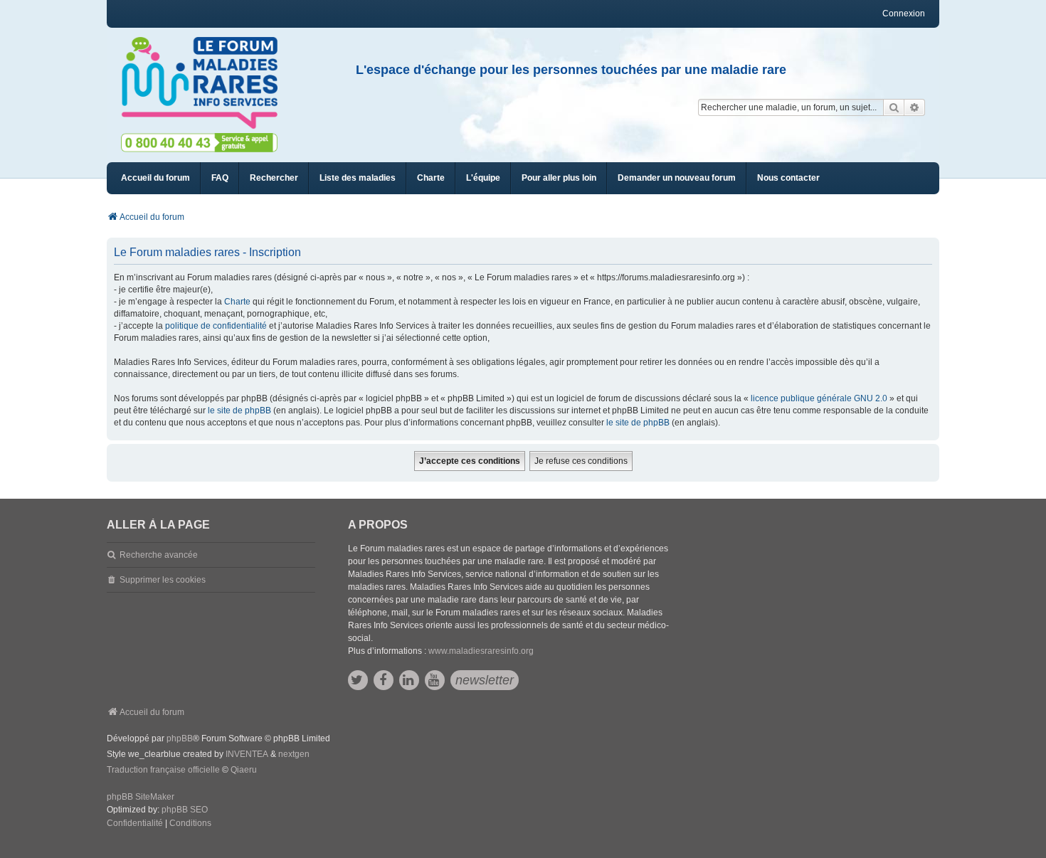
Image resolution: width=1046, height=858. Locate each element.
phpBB (180, 738)
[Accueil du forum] (205, 83)
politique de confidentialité (216, 326)
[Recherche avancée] (914, 107)
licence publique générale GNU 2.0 (819, 398)
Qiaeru (244, 770)
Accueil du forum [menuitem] (155, 178)
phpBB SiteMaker (140, 797)
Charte (237, 302)
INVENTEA (247, 754)
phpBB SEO (185, 810)
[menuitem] (357, 178)
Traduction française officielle (163, 770)
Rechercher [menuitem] (274, 178)
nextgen (294, 754)
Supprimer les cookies (163, 580)
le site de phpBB (239, 410)
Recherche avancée (159, 555)
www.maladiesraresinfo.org (481, 651)
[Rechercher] (893, 107)
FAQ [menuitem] (219, 178)
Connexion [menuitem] (903, 13)
